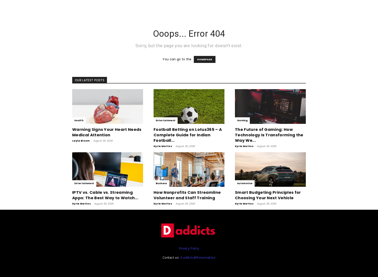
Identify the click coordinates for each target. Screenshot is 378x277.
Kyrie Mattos (163, 146)
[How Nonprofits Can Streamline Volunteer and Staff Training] (189, 169)
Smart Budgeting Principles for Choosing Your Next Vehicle (268, 195)
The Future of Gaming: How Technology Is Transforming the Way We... (269, 135)
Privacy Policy (189, 248)
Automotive (244, 183)
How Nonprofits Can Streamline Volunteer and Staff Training (187, 195)
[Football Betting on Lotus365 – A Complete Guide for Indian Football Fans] (189, 106)
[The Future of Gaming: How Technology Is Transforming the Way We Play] (270, 106)
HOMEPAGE (204, 59)
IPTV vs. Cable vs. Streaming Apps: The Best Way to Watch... (105, 195)
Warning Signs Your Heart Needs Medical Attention (107, 132)
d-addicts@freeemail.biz (197, 257)
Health (78, 120)
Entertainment (165, 120)
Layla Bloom (81, 140)
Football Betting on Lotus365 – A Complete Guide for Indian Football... (188, 135)
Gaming (242, 120)
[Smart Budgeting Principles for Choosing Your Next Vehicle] (270, 169)
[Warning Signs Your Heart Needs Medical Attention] (107, 106)
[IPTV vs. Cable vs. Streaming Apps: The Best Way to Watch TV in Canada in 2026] (107, 169)
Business (161, 183)
